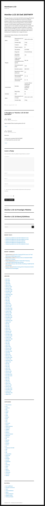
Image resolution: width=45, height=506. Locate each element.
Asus (7, 414)
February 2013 (9, 385)
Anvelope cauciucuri (10, 487)
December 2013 (9, 374)
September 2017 (9, 320)
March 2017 (8, 329)
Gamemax (8, 427)
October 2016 (8, 337)
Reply (6, 126)
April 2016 (8, 345)
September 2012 (9, 392)
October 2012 (8, 391)
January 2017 (8, 332)
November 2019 (9, 291)
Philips (7, 457)
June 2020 (8, 280)
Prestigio (8, 458)
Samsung (8, 464)
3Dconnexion (8, 404)
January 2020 (8, 288)
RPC (6, 463)
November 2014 (9, 357)
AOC (6, 409)
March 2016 (8, 346)
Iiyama (7, 441)
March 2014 (8, 369)
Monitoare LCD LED (10, 447)
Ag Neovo (8, 407)
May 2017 (7, 326)
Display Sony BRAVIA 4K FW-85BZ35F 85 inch (15, 242)
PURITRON (8, 461)
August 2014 (8, 362)
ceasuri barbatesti (9, 490)
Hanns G (7, 430)
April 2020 (8, 283)
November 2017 (9, 317)
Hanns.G (7, 432)
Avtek (7, 415)
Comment (6, 156)
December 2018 (9, 308)
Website (6, 183)
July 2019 (7, 297)
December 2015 (9, 351)
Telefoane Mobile (9, 496)
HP (6, 438)
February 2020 (9, 286)
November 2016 (9, 335)
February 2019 (9, 305)
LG (6, 446)
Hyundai (7, 440)
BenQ (7, 418)
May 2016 (8, 343)
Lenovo (7, 444)
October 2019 (8, 292)
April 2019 (8, 302)
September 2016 (9, 338)
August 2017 (8, 322)
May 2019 (8, 300)
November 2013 (9, 375)
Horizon (7, 437)
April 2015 (8, 352)
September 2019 (9, 294)
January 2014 (8, 372)
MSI (6, 449)
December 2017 (9, 315)
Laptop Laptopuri (9, 493)
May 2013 (8, 380)
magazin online (9, 495)
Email (6, 178)
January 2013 (8, 386)
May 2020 (8, 282)
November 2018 (9, 309)
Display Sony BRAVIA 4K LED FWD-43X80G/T (15, 241)
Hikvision (8, 435)
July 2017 (7, 323)
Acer (7, 406)
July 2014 (7, 363)
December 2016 (9, 334)
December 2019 (9, 289)
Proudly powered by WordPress (16, 502)
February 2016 (9, 348)
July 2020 (8, 279)
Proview (7, 460)
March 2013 (8, 383)
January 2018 (8, 314)
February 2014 (9, 371)
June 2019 (8, 299)
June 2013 (8, 378)
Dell (6, 420)
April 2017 (8, 328)
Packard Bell (8, 453)
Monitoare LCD (10, 7)
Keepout (7, 443)
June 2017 (8, 325)
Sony (7, 467)
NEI (6, 452)
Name (6, 173)
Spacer (7, 469)
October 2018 (8, 311)
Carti (7, 489)
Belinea (7, 417)
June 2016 (8, 342)
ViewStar (7, 473)
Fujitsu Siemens (9, 426)
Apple (7, 412)
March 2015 (8, 354)
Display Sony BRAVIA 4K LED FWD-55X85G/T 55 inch (17, 237)
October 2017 (8, 319)
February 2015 (9, 355)
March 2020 (8, 285)
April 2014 (8, 368)
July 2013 (7, 377)
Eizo (6, 421)
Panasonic (8, 455)
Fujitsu (7, 424)
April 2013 (8, 381)
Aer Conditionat (9, 486)
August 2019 (8, 295)
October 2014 (8, 358)
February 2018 (9, 312)
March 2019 (8, 303)
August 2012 (8, 394)
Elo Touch (8, 423)
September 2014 (9, 360)
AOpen (7, 410)
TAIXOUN (8, 470)
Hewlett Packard (9, 434)
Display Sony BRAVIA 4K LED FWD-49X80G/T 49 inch (17, 244)
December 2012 (9, 388)
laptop (7, 492)
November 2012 (9, 389)
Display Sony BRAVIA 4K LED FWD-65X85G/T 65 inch (17, 239)
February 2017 (9, 331)
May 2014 (8, 366)
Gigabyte (7, 429)
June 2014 (8, 365)
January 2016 (8, 349)
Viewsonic (8, 472)
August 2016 (8, 340)
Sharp (7, 466)
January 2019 (8, 306)
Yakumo (7, 475)
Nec (6, 450)
